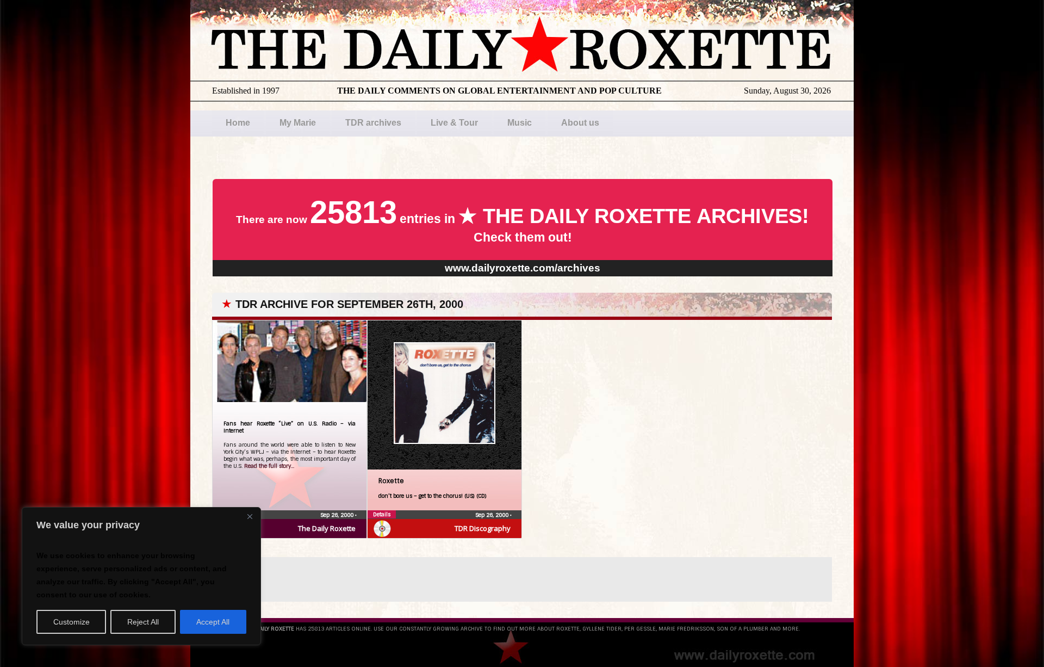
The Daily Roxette (327, 528)
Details (381, 514)
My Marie (297, 122)
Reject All (143, 621)
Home (238, 122)
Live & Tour (454, 122)
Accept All (212, 621)
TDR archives (373, 122)
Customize (71, 621)
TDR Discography (483, 528)
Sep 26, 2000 (337, 514)
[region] (141, 576)
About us (580, 122)
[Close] (249, 516)
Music (519, 122)
